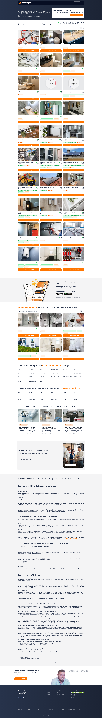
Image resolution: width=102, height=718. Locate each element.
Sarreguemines (66, 395)
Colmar (75, 392)
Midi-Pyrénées (43, 376)
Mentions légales (39, 715)
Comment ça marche (60, 692)
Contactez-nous (60, 698)
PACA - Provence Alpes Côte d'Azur (67, 377)
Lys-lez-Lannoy (32, 399)
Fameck (19, 399)
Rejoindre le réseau (60, 694)
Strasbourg (31, 392)
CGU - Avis (45, 715)
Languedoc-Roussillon (78, 373)
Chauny (64, 399)
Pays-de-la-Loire (77, 376)
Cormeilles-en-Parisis (55, 395)
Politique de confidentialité (53, 715)
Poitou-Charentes (32, 381)
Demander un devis (60, 696)
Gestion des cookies (62, 715)
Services (48, 694)
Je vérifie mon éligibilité (20, 678)
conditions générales (75, 298)
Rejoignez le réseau (70, 464)
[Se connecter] (82, 2)
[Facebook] (18, 697)
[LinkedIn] (23, 697)
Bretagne (75, 369)
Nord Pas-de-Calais (55, 376)
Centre (19, 373)
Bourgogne (65, 369)
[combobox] (24, 25)
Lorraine (30, 376)
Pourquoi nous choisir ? (66, 2)
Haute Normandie (54, 373)
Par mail (72, 697)
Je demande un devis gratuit (76, 15)
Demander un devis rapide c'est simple (69, 538)
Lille (41, 392)
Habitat (48, 692)
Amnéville (76, 399)
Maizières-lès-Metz (55, 399)
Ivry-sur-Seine (20, 395)
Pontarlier (76, 395)
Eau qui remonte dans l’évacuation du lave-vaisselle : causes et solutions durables (28, 429)
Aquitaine (31, 369)
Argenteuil (65, 392)
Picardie (19, 381)
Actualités (49, 696)
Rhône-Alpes (42, 381)
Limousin (19, 376)
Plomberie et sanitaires (23, 424)
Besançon (53, 392)
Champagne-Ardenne (33, 373)
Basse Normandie (54, 369)
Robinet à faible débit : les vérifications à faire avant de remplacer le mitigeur (49, 429)
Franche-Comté (43, 373)
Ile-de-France (65, 373)
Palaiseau (42, 395)
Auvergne (42, 369)
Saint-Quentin (31, 395)
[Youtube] (20, 697)
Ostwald (41, 399)
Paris (19, 392)
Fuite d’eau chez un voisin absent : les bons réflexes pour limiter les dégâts (73, 429)
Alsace (19, 369)
